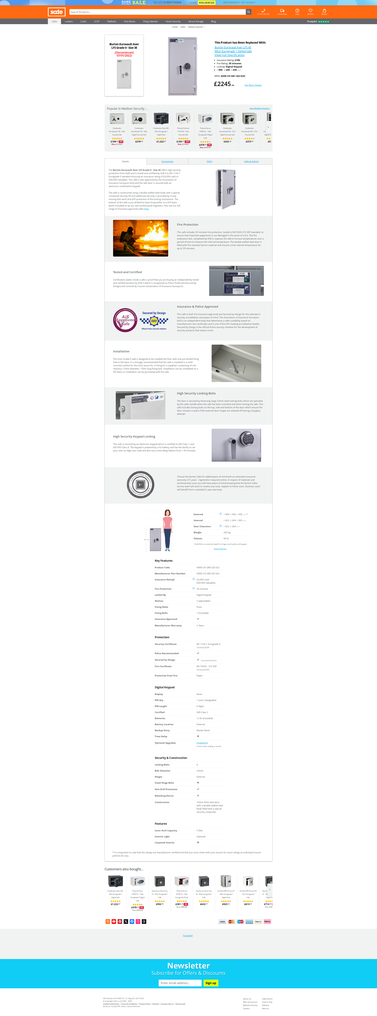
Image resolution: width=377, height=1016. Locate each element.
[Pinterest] (120, 921)
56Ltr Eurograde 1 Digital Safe (226, 894)
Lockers (69, 21)
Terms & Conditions (129, 1003)
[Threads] (144, 921)
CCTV (96, 21)
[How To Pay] (245, 924)
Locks (83, 21)
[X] (126, 921)
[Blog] (108, 921)
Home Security (173, 21)
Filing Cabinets (150, 21)
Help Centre (267, 998)
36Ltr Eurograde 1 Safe (204, 894)
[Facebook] (132, 921)
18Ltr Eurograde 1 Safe (160, 894)
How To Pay (267, 1002)
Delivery (265, 1005)
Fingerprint (202, 742)
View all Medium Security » (259, 108)
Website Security (250, 1005)
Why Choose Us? (250, 1002)
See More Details (253, 85)
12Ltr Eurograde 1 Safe (248, 894)
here (146, 208)
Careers (246, 1008)
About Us (247, 998)
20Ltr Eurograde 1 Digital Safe (160, 131)
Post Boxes (129, 21)
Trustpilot (188, 935)
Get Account (180, 1003)
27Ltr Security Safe (249, 131)
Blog (213, 21)
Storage (195, 21)
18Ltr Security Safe (117, 131)
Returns (265, 1008)
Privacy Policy (144, 1003)
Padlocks (111, 21)
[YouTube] (114, 921)
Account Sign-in (167, 1003)
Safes (54, 21)
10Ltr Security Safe (183, 131)
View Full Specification (230, 55)
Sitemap (155, 1003)
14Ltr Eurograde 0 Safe (181, 894)
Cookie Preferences (111, 1003)
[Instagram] (138, 921)
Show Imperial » (220, 549)
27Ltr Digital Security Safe (227, 131)
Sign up (211, 983)
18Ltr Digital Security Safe (139, 131)
